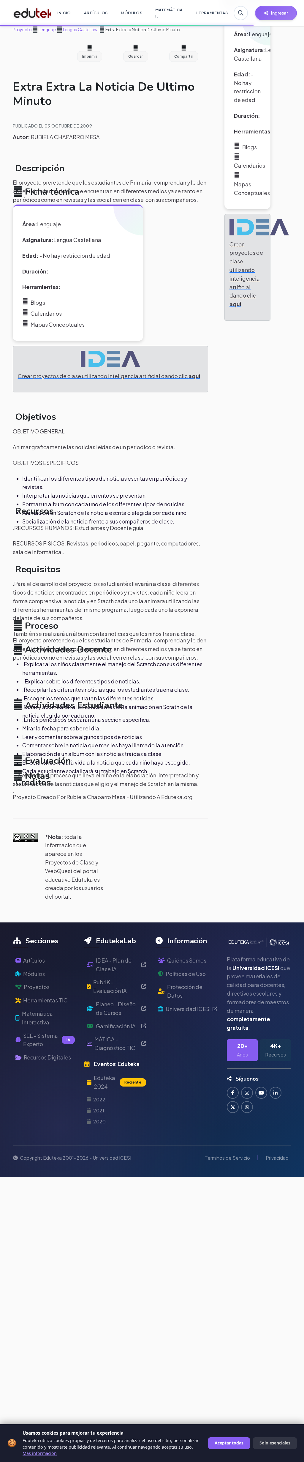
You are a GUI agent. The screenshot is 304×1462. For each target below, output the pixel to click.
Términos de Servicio (227, 1158)
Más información (40, 1453)
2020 (99, 1121)
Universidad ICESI (188, 1008)
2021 (98, 1110)
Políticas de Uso (186, 973)
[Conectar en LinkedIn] (275, 1093)
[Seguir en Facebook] (233, 1093)
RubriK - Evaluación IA (110, 986)
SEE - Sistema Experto (46, 1040)
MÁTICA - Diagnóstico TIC (114, 1043)
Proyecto (22, 29)
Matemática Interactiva (37, 1018)
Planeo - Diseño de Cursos (116, 1008)
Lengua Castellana (80, 29)
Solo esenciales (274, 1443)
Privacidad (277, 1158)
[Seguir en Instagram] (247, 1093)
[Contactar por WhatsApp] (247, 1107)
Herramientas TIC (45, 1000)
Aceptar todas (229, 1443)
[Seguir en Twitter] (233, 1107)
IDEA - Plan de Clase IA (114, 964)
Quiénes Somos (186, 960)
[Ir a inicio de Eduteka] (29, 13)
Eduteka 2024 (117, 1082)
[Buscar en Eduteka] (241, 13)
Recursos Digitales (47, 1057)
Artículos (34, 960)
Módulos (34, 973)
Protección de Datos (184, 991)
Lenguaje (47, 29)
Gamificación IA (116, 1026)
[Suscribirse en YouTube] (261, 1093)
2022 (99, 1099)
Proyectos (37, 986)
